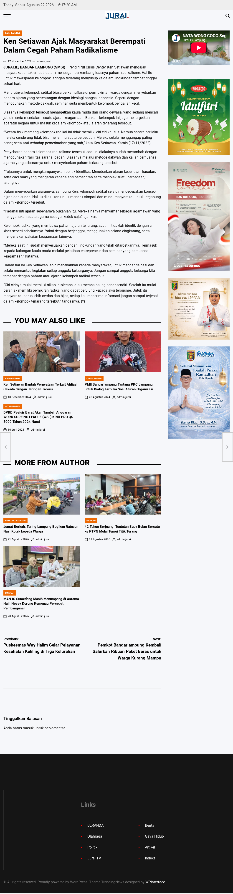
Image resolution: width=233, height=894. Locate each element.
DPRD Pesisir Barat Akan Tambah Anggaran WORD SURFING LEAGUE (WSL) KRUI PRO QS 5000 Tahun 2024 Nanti (38, 417)
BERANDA (95, 825)
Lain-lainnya (12, 33)
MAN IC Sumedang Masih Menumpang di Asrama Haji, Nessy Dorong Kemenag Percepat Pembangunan (41, 604)
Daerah (91, 520)
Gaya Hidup (154, 836)
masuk (28, 728)
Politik (92, 847)
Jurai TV (94, 858)
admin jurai (44, 61)
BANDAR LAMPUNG (15, 520)
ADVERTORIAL (12, 406)
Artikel (150, 847)
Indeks (150, 858)
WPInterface (155, 882)
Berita (149, 825)
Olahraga (94, 836)
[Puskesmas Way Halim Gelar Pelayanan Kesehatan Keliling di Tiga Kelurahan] (5, 447)
